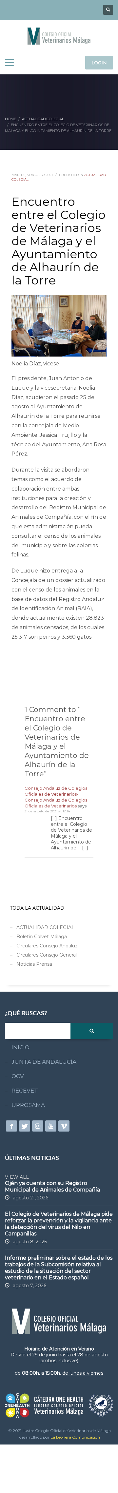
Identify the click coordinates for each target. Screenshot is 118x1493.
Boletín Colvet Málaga (41, 937)
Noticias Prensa (34, 964)
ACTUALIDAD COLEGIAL (45, 927)
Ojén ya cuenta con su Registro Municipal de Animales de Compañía (52, 1186)
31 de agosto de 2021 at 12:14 (47, 811)
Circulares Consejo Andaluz (47, 946)
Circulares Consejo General (46, 955)
